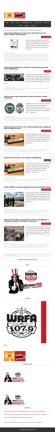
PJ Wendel (25, 213)
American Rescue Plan (15, 244)
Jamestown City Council (29, 56)
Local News (12, 52)
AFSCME (11, 54)
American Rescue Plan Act (37, 54)
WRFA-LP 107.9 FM (27, 5)
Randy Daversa (42, 247)
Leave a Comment (46, 37)
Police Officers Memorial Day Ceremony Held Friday (27, 187)
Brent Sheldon (32, 244)
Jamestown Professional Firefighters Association (21, 245)
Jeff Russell (45, 88)
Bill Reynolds (13, 88)
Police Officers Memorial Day (35, 213)
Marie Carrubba (34, 247)
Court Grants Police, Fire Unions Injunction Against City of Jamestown (27, 127)
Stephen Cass (38, 151)
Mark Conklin (20, 213)
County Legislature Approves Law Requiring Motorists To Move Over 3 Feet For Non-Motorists (24, 411)
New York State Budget (14, 60)
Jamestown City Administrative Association (14, 56)
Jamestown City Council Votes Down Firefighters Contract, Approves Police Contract (26, 220)
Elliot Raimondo (33, 210)
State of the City (28, 60)
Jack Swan (11, 211)
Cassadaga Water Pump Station (17, 117)
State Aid (22, 60)
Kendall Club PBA (44, 245)
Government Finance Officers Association (38, 55)
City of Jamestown (31, 149)
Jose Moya (30, 211)
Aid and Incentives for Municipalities (22, 54)
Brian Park (19, 210)
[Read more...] (29, 49)
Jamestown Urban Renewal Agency (24, 58)
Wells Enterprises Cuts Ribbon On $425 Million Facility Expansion (18, 417)
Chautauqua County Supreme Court (32, 117)
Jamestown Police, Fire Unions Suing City (22, 158)
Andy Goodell (13, 210)
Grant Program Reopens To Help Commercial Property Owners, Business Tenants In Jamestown (25, 414)
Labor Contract (22, 120)
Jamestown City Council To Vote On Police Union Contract (25, 97)
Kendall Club (35, 58)
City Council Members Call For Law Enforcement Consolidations (26, 68)
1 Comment (47, 71)
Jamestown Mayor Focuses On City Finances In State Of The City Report (25, 33)
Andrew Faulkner (25, 244)
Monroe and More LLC (31, 120)
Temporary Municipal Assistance (39, 60)
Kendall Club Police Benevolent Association (14, 89)
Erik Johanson (40, 210)
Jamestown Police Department (35, 88)
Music (5, 345)
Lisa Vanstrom (13, 213)
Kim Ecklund (18, 59)
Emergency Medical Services (21, 55)
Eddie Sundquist (25, 210)
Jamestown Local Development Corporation (33, 119)
